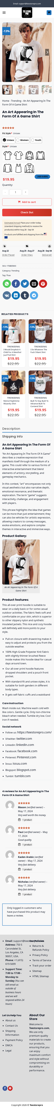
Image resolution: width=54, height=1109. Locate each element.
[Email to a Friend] (34, 284)
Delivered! (47, 255)
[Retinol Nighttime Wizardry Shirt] (13, 382)
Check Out (27, 212)
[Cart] (49, 12)
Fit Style (7, 133)
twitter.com (24, 739)
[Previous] (7, 52)
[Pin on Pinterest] (43, 284)
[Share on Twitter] (25, 284)
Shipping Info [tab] (12, 436)
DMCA (8, 1045)
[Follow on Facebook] (5, 1088)
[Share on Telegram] (34, 295)
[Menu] (4, 12)
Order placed (8, 255)
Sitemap (37, 971)
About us (10, 1020)
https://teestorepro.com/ (34, 732)
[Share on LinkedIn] (16, 295)
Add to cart (29, 202)
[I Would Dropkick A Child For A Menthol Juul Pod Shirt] (13, 331)
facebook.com (27, 751)
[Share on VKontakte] (7, 295)
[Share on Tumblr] (25, 295)
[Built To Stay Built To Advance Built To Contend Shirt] (40, 382)
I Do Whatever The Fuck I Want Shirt (38, 351)
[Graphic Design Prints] (27, 12)
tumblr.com (23, 776)
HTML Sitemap (40, 976)
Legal (8, 1050)
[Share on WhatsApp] (7, 284)
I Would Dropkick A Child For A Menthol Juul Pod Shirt (12, 352)
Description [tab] (11, 429)
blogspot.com (26, 770)
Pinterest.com (26, 757)
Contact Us (11, 1025)
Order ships (27, 255)
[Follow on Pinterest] (10, 1088)
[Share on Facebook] (16, 284)
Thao (8, 275)
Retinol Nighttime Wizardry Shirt (11, 402)
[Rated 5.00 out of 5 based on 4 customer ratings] (27, 128)
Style (5, 146)
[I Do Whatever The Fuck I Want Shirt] (40, 331)
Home (5, 100)
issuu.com (20, 763)
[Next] (47, 52)
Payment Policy (14, 1040)
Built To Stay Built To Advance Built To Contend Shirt (39, 404)
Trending (16, 100)
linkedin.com (25, 745)
